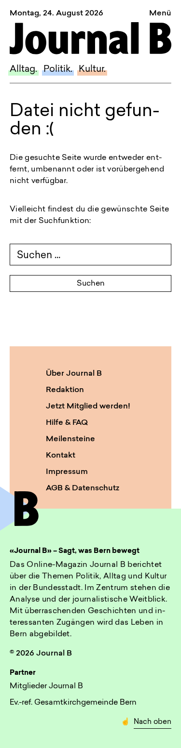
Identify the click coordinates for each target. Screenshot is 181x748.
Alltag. (23, 69)
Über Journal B (74, 374)
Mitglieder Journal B (46, 686)
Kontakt (60, 455)
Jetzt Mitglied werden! (88, 406)
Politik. (57, 69)
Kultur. (92, 69)
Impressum (67, 472)
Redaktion (65, 390)
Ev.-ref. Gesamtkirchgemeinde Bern (73, 703)
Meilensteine (70, 439)
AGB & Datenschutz (82, 488)
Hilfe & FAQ (67, 423)
